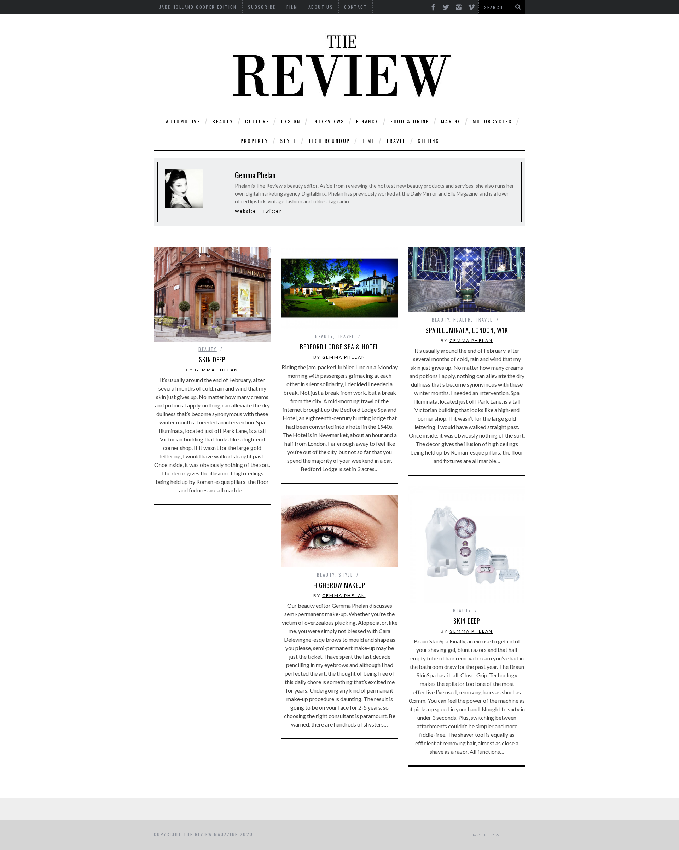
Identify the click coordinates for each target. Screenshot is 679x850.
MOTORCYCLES (492, 121)
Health (462, 320)
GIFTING (429, 140)
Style (288, 140)
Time (368, 140)
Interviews (328, 121)
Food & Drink (410, 121)
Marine (451, 121)
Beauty (222, 121)
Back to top (484, 835)
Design (291, 121)
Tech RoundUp (329, 140)
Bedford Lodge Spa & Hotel (339, 346)
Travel (396, 140)
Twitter (272, 211)
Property (254, 140)
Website (245, 211)
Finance (367, 121)
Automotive (183, 121)
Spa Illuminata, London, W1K (466, 330)
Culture (257, 121)
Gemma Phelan (216, 369)
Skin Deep (212, 359)
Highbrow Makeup (339, 585)
